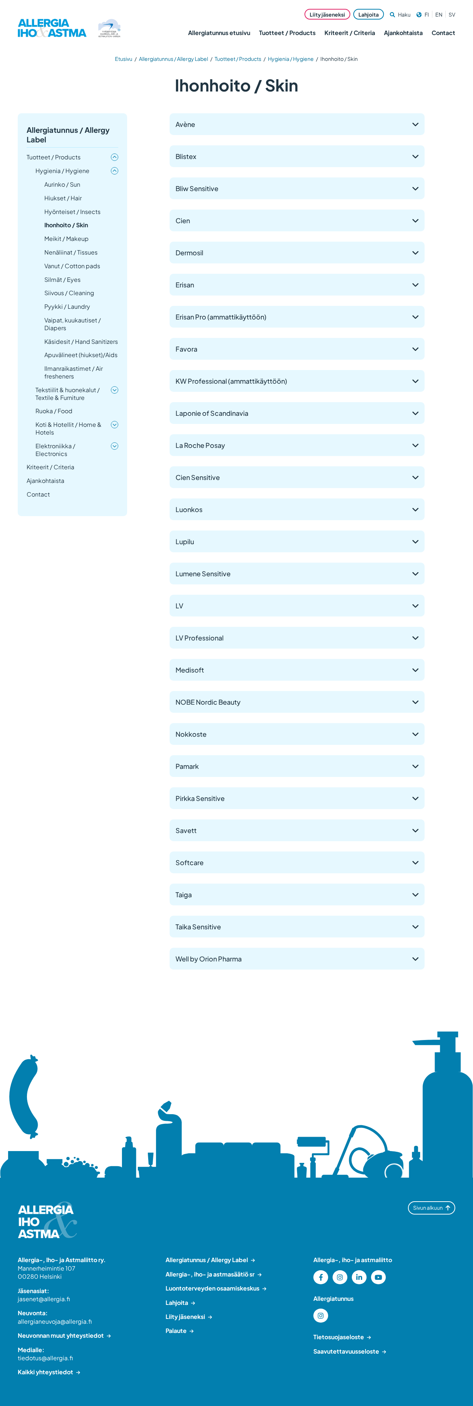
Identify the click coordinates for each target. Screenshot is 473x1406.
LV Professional (200, 637)
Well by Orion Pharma (209, 958)
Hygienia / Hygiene (291, 58)
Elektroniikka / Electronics (55, 449)
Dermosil (189, 252)
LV (179, 605)
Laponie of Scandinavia (212, 413)
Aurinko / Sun (62, 184)
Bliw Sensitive (197, 188)
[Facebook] (320, 1277)
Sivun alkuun (428, 1207)
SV (452, 14)
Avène (185, 124)
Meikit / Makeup (66, 238)
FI (427, 14)
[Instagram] (340, 1277)
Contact (443, 33)
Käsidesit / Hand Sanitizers (81, 341)
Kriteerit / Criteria (349, 33)
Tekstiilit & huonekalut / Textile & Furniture (67, 393)
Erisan (185, 284)
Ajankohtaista (403, 33)
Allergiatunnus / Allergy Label (173, 58)
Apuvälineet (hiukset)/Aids (81, 355)
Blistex (186, 156)
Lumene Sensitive (203, 573)
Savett (186, 830)
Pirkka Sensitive (200, 798)
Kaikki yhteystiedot (45, 1372)
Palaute (176, 1330)
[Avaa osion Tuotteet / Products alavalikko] (114, 157)
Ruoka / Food (53, 411)
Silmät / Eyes (62, 279)
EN (438, 14)
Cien (183, 220)
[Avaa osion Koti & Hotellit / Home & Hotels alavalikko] (114, 424)
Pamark (187, 766)
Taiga (184, 894)
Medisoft (190, 670)
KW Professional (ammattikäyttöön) (231, 381)
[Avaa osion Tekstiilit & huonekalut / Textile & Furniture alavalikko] (114, 390)
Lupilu (185, 541)
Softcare (190, 862)
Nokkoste (191, 734)
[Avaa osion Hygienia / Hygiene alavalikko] (114, 171)
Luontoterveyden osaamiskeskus (212, 1288)
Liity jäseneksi (327, 14)
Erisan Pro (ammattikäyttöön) (221, 316)
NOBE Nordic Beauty (208, 702)
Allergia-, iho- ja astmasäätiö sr (210, 1274)
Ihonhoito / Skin (66, 225)
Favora (186, 349)
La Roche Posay (200, 445)
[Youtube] (378, 1277)
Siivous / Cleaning (69, 293)
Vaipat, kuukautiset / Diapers (72, 324)
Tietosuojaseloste (338, 1337)
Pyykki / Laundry (67, 306)
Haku (404, 14)
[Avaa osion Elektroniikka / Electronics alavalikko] (114, 446)
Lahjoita (368, 14)
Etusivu (123, 58)
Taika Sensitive (198, 926)
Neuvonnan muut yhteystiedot (61, 1335)
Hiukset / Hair (63, 198)
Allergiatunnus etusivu (219, 33)
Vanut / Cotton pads (72, 266)
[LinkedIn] (359, 1277)
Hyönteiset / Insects (72, 211)
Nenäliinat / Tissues (71, 252)
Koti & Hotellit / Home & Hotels (68, 428)
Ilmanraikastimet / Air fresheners (73, 372)
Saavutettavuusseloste (346, 1351)
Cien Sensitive (198, 477)
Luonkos (189, 509)
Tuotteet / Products (287, 33)
